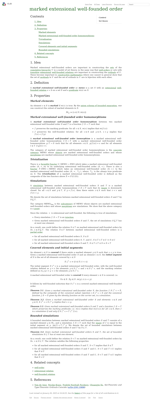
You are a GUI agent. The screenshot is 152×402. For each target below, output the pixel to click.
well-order (39, 367)
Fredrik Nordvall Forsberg (76, 385)
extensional (45, 72)
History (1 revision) (80, 397)
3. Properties (40, 28)
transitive (34, 72)
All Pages (97, 4)
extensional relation (44, 371)
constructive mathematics (70, 75)
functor (33, 169)
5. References (41, 57)
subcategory (67, 204)
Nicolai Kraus (54, 385)
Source (100, 397)
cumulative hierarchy (40, 70)
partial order (36, 232)
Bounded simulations (49, 50)
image (104, 188)
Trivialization (45, 39)
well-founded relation (44, 374)
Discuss (36, 397)
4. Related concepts (44, 53)
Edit (30, 397)
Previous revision (46, 397)
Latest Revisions (107, 4)
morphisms (35, 155)
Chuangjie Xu (96, 385)
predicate (73, 90)
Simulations (44, 43)
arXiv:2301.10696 (76, 387)
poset (36, 209)
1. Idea (37, 21)
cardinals (44, 77)
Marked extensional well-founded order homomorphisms (66, 35)
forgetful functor (49, 164)
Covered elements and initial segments (58, 46)
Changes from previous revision (62, 397)
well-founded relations (63, 72)
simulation (38, 185)
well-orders (104, 70)
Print (94, 397)
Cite (89, 397)
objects (58, 152)
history (77, 393)
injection (69, 217)
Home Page (88, 4)
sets (112, 67)
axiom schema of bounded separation (99, 105)
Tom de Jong (40, 385)
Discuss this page (119, 4)
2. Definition (40, 25)
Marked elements (47, 32)
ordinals (112, 72)
